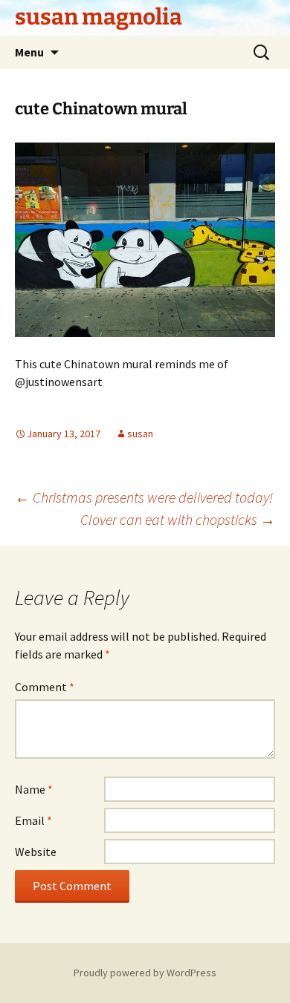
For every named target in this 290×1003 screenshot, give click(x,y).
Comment (44, 686)
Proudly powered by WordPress (145, 972)
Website (36, 851)
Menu (29, 52)
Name (34, 789)
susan (140, 433)
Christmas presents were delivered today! (144, 497)
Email (33, 820)
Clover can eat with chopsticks (177, 519)
